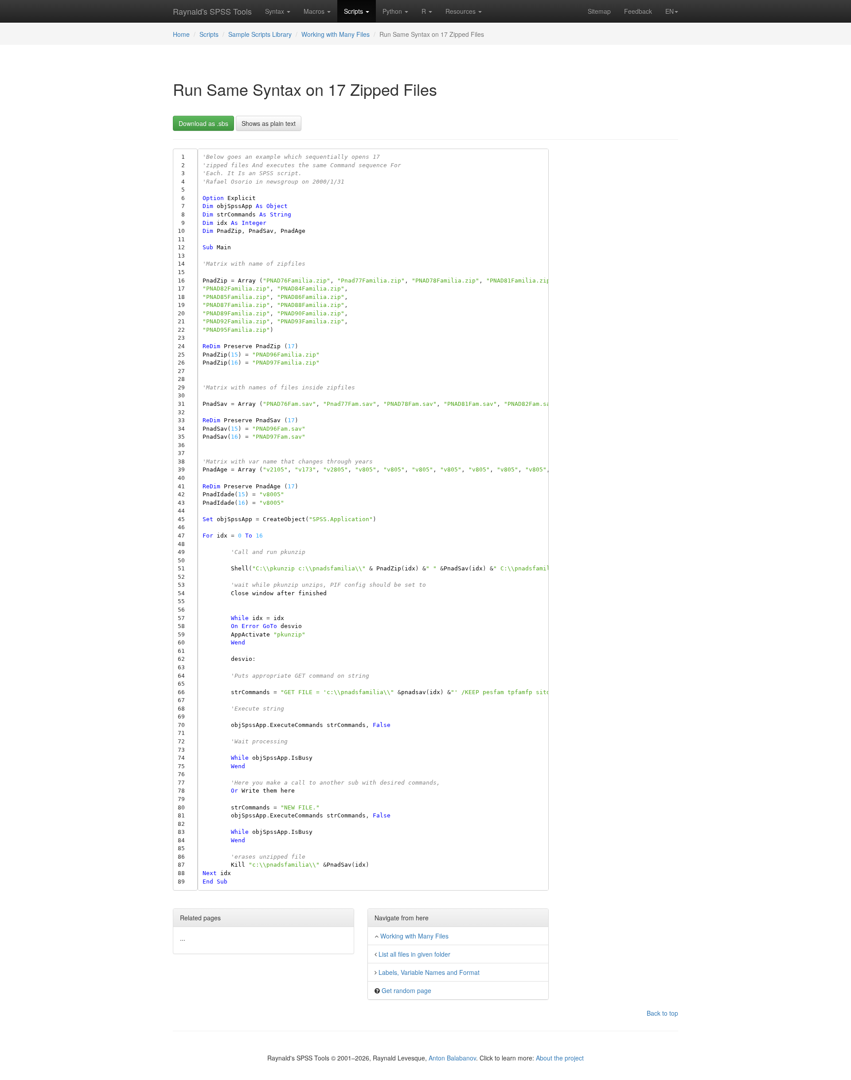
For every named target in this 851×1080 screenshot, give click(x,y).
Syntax (275, 11)
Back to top (662, 1013)
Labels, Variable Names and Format (429, 972)
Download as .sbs (203, 123)
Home (181, 34)
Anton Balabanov (452, 1057)
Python (393, 11)
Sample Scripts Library (260, 34)
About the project (560, 1057)
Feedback (638, 11)
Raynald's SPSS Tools (212, 11)
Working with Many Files (335, 34)
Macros (315, 11)
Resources (461, 11)
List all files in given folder (414, 954)
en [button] (669, 11)
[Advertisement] (620, 282)
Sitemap (599, 11)
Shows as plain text (269, 123)
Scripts (354, 11)
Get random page (406, 990)
